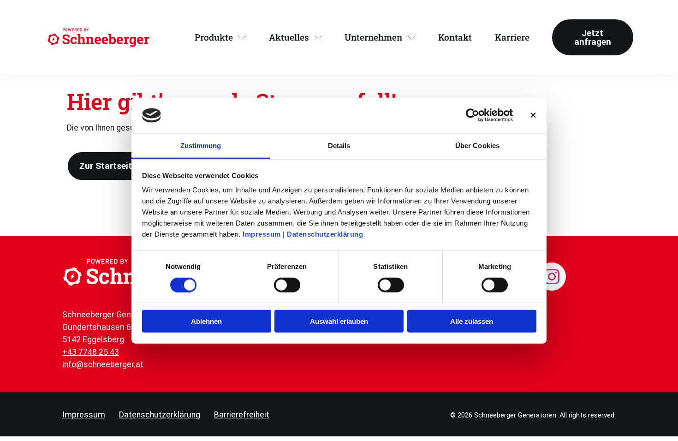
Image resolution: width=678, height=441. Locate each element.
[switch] (287, 284)
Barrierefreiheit (241, 414)
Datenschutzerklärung (325, 234)
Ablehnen (206, 321)
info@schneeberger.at (102, 364)
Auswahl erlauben (339, 321)
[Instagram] (552, 276)
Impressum (262, 234)
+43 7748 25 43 (90, 352)
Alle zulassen (471, 321)
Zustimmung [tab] (200, 145)
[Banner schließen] (533, 115)
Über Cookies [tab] (477, 145)
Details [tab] (339, 145)
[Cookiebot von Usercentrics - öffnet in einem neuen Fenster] (472, 115)
